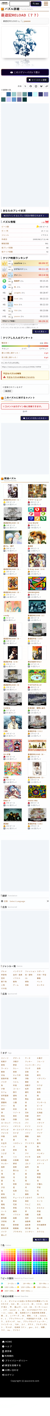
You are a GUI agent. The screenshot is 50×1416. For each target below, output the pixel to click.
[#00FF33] (44, 1262)
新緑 (15, 1201)
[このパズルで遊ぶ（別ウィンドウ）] (25, 46)
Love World (33, 523)
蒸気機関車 (41, 1225)
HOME (8, 1341)
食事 (15, 1071)
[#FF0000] (14, 1260)
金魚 (39, 1157)
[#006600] (46, 1269)
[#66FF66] (10, 1262)
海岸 (3, 1109)
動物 (15, 981)
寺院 (15, 1099)
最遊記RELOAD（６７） (12, 639)
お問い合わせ (11, 1370)
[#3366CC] (20, 1269)
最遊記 (30, 546)
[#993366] (41, 1258)
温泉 (39, 1099)
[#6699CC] (5, 1267)
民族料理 (5, 1078)
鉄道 (3, 1225)
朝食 (3, 1071)
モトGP (9, 1327)
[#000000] (46, 1273)
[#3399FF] (18, 1267)
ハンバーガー (30, 1065)
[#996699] (39, 1256)
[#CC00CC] (20, 1260)
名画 (39, 1214)
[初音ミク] (12, 792)
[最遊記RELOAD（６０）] (12, 583)
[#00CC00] (46, 1265)
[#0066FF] (34, 1269)
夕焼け (28, 1184)
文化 (39, 1204)
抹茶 (39, 1088)
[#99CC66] (41, 1252)
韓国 (27, 1136)
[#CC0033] (28, 1260)
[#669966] (10, 1267)
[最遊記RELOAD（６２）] (12, 676)
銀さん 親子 (8, 546)
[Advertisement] (25, 129)
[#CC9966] (25, 1254)
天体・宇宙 (41, 974)
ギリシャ (29, 1129)
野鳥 (15, 1150)
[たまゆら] (12, 699)
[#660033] (12, 1273)
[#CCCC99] (23, 1252)
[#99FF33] (44, 1250)
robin (10, 1312)
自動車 (28, 1221)
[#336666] (25, 1269)
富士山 (16, 1170)
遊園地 (4, 1102)
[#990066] (41, 1260)
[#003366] (41, 1271)
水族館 (16, 1160)
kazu (16, 304)
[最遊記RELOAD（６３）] (12, 514)
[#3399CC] (20, 1267)
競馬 (39, 1150)
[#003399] (39, 1271)
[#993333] (44, 1258)
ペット (40, 981)
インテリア (17, 971)
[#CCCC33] (28, 1252)
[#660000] (14, 1273)
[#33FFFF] (18, 1262)
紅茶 (27, 1088)
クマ (27, 1153)
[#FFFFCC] (5, 1250)
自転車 (28, 1225)
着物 (15, 1211)
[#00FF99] (39, 1262)
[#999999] (39, 1254)
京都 (27, 1116)
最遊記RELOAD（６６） (37, 754)
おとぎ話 (6, 754)
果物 (3, 1065)
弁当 (3, 1075)
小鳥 (3, 1150)
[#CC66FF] (18, 1256)
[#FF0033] (12, 1260)
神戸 (39, 1116)
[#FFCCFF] (2, 1252)
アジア (39, 1133)
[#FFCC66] (10, 1252)
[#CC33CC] (20, 1258)
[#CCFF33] (28, 1250)
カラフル (40, 1231)
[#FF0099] (7, 1260)
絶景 (15, 1167)
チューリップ (18, 1197)
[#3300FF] (18, 1273)
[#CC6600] (30, 1256)
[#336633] (28, 1269)
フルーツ (40, 1061)
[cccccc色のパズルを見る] (19, 94)
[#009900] (46, 1267)
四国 (15, 1119)
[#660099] (7, 1273)
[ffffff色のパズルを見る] (3, 94)
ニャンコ (25, 1304)
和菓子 (4, 1061)
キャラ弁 (17, 1075)
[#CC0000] (30, 1260)
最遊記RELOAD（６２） (12, 685)
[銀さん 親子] (12, 537)
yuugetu (17, 292)
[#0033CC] (36, 1271)
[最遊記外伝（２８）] (12, 653)
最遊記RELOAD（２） (36, 615)
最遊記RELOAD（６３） (12, 523)
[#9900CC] (36, 1260)
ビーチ (40, 1105)
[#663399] (7, 1271)
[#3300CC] (20, 1273)
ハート (4, 1211)
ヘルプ (8, 1346)
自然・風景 (17, 974)
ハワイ (28, 1133)
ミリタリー (29, 1231)
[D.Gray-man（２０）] (37, 560)
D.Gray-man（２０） (37, 569)
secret (13, 1310)
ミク (5, 1310)
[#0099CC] (36, 1267)
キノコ (39, 1201)
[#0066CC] (36, 1269)
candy (6, 615)
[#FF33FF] (2, 1258)
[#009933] (44, 1267)
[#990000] (46, 1260)
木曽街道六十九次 (33, 1318)
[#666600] (14, 1269)
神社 (3, 1099)
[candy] (12, 607)
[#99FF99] (39, 1250)
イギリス (17, 1126)
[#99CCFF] (34, 1252)
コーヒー (17, 1088)
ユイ (23, 1324)
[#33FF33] (28, 1262)
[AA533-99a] (37, 792)
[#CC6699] (23, 1256)
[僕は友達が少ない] (37, 653)
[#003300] (46, 1271)
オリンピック (42, 1160)
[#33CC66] (25, 1265)
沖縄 (39, 1119)
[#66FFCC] (5, 1262)
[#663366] (10, 1271)
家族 (15, 1208)
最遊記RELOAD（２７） (37, 777)
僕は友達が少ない (35, 662)
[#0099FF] (34, 1267)
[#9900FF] (34, 1260)
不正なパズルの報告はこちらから (21, 377)
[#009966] (41, 1267)
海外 (39, 1136)
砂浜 (15, 1109)
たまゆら (6, 708)
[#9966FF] (34, 1256)
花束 (15, 1204)
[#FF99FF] (2, 1254)
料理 (15, 1085)
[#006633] (44, 1269)
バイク (4, 1231)
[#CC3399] (23, 1258)
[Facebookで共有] (30, 86)
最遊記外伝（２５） (35, 639)
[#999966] (41, 1254)
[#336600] (30, 1269)
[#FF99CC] (5, 1254)
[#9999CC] (36, 1254)
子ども (28, 1208)
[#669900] (14, 1267)
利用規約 (9, 1355)
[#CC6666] (25, 1256)
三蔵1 (5, 731)
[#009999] (39, 1267)
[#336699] (23, 1269)
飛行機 (28, 1228)
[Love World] (37, 514)
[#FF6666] (10, 1256)
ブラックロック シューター (34, 1321)
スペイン (4, 1126)
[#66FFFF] (2, 1262)
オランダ (5, 1129)
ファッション (30, 971)
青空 (39, 1177)
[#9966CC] (36, 1256)
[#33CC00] (30, 1265)
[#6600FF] (2, 1273)
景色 (39, 1092)
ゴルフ (28, 1163)
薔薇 (27, 1194)
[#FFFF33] (12, 1250)
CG (26, 978)
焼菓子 (28, 1085)
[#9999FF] (34, 1254)
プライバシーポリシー (16, 1360)
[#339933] (28, 1267)
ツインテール (6, 1324)
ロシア (40, 1129)
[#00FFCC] (36, 1262)
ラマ (3, 1330)
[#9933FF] (34, 1258)
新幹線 (16, 1225)
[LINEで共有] (36, 86)
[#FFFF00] (14, 1250)
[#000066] (41, 1273)
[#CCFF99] (23, 1250)
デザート (17, 1058)
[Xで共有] (25, 86)
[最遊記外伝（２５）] (37, 630)
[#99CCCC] (36, 1252)
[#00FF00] (46, 1262)
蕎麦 (27, 1082)
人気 (45, 221)
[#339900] (30, 1267)
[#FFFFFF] (2, 1250)
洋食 (27, 1078)
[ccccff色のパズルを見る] (8, 99)
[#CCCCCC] (20, 1252)
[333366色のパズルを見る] (40, 94)
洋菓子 (16, 1061)
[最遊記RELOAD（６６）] (37, 745)
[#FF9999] (7, 1254)
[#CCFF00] (30, 1250)
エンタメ (40, 985)
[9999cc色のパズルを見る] (46, 94)
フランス (17, 1122)
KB (31, 1307)
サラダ (40, 1085)
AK (23, 1315)
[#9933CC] (36, 1258)
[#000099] (39, 1273)
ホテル (40, 1109)
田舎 (3, 1177)
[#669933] (12, 1267)
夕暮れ (40, 1184)
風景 (3, 1167)
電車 (39, 1221)
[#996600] (46, 1256)
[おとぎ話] (12, 745)
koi (19, 1321)
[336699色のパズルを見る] (8, 94)
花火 (27, 1190)
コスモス (40, 1197)
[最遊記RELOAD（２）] (37, 607)
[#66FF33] (12, 1262)
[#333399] (23, 1271)
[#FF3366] (10, 1258)
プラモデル (17, 1231)
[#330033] (28, 1273)
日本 (27, 1112)
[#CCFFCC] (20, 1250)
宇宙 (39, 1187)
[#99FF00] (46, 1250)
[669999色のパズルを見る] (24, 94)
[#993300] (46, 1258)
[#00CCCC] (36, 1265)
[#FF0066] (10, 1260)
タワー (4, 1105)
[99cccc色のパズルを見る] (14, 94)
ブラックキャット (16, 1318)
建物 (15, 1095)
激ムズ (4, 1235)
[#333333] (28, 1271)
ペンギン (40, 1153)
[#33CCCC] (20, 1265)
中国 (3, 1136)
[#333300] (30, 1271)
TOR (17, 1324)
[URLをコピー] (46, 86)
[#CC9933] (28, 1254)
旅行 (15, 1092)
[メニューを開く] (46, 3)
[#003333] (44, 1271)
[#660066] (10, 1273)
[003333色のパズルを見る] (24, 99)
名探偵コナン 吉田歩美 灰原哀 (32, 1312)
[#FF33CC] (5, 1258)
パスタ (4, 1082)
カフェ (4, 1092)
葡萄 (3, 1204)
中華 (15, 1078)
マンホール (41, 1102)
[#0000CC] (36, 1273)
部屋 (39, 1211)
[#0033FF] (34, 1271)
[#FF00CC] (5, 1260)
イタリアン (41, 1078)
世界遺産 (5, 1095)
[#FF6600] (14, 1256)
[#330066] (25, 1273)
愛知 (29, 1315)
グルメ (4, 971)
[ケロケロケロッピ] (37, 676)
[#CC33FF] (18, 1258)
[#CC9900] (30, 1254)
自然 (27, 1167)
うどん (16, 1082)
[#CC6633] (28, 1256)
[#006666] (41, 1269)
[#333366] (25, 1271)
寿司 (39, 1075)
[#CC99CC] (20, 1254)
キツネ (28, 1157)
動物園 (4, 1160)
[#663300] (14, 1271)
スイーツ (5, 1058)
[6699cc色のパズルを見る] (14, 99)
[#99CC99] (39, 1252)
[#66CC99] (7, 1265)
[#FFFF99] (7, 1250)
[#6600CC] (5, 1273)
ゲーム (16, 985)
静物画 (4, 1218)
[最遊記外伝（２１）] (37, 722)
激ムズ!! (17, 1307)
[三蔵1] (12, 722)
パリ (27, 1122)
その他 (4, 988)
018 (12, 1304)
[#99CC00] (46, 1252)
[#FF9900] (14, 1254)
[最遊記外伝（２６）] (37, 815)
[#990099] (39, 1260)
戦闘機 (16, 1228)
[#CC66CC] (20, 1256)
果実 (27, 1201)
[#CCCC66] (25, 1252)
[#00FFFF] (34, 1262)
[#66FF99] (7, 1262)
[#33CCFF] (18, 1265)
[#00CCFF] (34, 1265)
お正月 (4, 1143)
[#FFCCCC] (5, 1252)
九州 (27, 1119)
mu (8, 1330)
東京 (15, 1116)
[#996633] (44, 1256)
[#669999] (7, 1267)
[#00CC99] (39, 1265)
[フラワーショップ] (37, 491)
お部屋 (6, 777)
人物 (3, 985)
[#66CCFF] (2, 1265)
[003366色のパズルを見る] (30, 94)
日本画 (40, 1218)
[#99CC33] (44, 1252)
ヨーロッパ (5, 1122)
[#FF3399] (7, 1258)
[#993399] (39, 1258)
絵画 (27, 1214)
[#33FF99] (23, 1262)
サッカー (5, 1163)
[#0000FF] (34, 1273)
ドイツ (28, 1126)
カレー (16, 1068)
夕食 (3, 1088)
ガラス (30, 1324)
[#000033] (44, 1273)
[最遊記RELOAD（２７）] (37, 769)
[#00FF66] (41, 1262)
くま (35, 1315)
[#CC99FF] (18, 1254)
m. (15, 287)
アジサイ (16, 1330)
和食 (27, 1075)
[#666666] (10, 1269)
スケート (40, 1163)
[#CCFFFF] (18, 1250)
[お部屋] (12, 769)
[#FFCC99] (7, 1252)
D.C (36, 1327)
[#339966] (25, 1267)
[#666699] (7, 1269)
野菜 (15, 1065)
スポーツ (40, 971)
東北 (3, 1116)
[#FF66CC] (5, 1256)
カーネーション (41, 1307)
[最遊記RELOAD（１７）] (12, 560)
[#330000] (30, 1273)
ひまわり (29, 1197)
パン (39, 1065)
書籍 (39, 978)
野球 (15, 1163)
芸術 (3, 978)
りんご (28, 1204)
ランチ (28, 1068)
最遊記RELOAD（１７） (12, 569)
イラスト (17, 978)
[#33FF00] (30, 1262)
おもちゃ (40, 1208)
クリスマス (29, 1143)
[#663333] (12, 1271)
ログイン (9, 1374)
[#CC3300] (30, 1258)
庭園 (39, 1174)
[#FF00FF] (2, 1260)
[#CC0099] (23, 1260)
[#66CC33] (12, 1265)
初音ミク (6, 801)
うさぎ (4, 1153)
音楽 (27, 985)
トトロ (39, 1304)
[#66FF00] (14, 1262)
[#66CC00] (14, 1265)
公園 (15, 1102)
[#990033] (44, 1260)
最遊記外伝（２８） (11, 662)
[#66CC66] (10, 1265)
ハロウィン (17, 1143)
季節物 (4, 974)
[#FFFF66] (10, 1250)
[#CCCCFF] (18, 1252)
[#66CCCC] (5, 1265)
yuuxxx (17, 316)
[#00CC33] (44, 1265)
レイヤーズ (14, 1315)
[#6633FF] (2, 1271)
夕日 (3, 1187)
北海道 (40, 1112)
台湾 (15, 1136)
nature (43, 1315)
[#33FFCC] (20, 1262)
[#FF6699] (7, 1256)
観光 (27, 1092)
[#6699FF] (2, 1267)
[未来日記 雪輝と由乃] (37, 699)
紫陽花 (4, 1197)
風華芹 (17, 281)
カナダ (16, 1133)
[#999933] (44, 1254)
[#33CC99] (23, 1265)
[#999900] (46, 1254)
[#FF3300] (14, 1258)
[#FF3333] (12, 1258)
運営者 (8, 1351)
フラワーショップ (35, 500)
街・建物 (29, 974)
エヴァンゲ (10, 1321)
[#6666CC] (5, 1269)
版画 (15, 1218)
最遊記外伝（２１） (35, 731)
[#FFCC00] (14, 1252)
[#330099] (23, 1273)
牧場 (27, 1160)
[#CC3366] (25, 1258)
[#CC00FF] (18, 1260)
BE (23, 1310)
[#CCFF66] (25, 1250)
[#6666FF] (2, 1269)
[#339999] (23, 1267)
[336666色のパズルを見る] (3, 99)
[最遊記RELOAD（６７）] (12, 630)
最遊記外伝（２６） (35, 824)
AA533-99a (33, 801)
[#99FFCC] (36, 1250)
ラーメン (4, 1068)
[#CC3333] (28, 1258)
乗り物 (4, 981)
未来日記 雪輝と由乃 (36, 708)
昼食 (39, 1068)
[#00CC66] (41, 1265)
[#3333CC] (20, 1271)
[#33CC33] (28, 1265)
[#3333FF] (18, 1271)
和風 (3, 1208)
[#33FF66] (25, 1262)
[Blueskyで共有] (41, 86)
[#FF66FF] (2, 1256)
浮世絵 (4, 1221)
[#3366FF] (18, 1269)
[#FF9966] (10, 1254)
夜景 (15, 1184)
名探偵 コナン (20, 1327)
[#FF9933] (12, 1254)
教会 (27, 1099)
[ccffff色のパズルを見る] (35, 94)
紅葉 (15, 1190)
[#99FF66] (41, 1250)
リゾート (17, 1112)
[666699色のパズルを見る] (19, 99)
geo (31, 1327)
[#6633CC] (5, 1271)
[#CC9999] (23, 1254)
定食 (27, 1071)
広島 (3, 1119)
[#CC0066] (25, 1260)
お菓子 (40, 1058)
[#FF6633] (12, 1256)
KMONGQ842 (33, 592)
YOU (16, 310)
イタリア (40, 1122)
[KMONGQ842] (37, 583)
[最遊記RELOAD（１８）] (12, 491)
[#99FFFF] (34, 1250)
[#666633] (12, 1269)
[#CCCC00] (30, 1252)
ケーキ (28, 1058)
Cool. (16, 298)
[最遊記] (37, 537)
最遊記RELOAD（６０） (12, 592)
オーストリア (18, 1129)
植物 (27, 981)
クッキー (29, 1061)
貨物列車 (5, 1228)
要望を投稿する (12, 1365)
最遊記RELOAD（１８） (12, 500)
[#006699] (39, 1269)
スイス (40, 1126)
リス (15, 1157)
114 (25, 1307)
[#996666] (41, 1256)
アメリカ (4, 1133)
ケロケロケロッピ (35, 685)
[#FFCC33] (12, 1252)
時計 (3, 1214)
